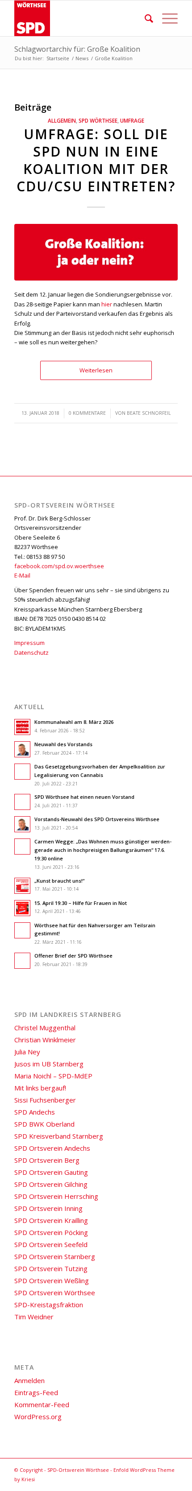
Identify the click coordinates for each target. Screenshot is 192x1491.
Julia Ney (27, 1051)
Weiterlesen (96, 370)
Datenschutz (31, 652)
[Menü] (165, 18)
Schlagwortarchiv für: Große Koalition (77, 49)
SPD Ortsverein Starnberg (54, 1256)
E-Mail (22, 575)
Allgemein (62, 120)
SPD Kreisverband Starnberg (58, 1136)
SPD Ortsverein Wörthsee (54, 1292)
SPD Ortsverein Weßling (51, 1280)
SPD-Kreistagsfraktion (48, 1304)
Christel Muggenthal (44, 1027)
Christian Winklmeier (45, 1039)
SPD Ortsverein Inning (48, 1208)
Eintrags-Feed (36, 1392)
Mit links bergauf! (40, 1087)
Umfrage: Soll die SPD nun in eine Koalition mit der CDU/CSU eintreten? (96, 160)
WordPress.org (38, 1416)
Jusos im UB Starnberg (48, 1063)
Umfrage (132, 120)
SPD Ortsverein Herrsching (56, 1196)
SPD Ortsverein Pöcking (51, 1232)
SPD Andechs (34, 1111)
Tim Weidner (34, 1316)
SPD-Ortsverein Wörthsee (78, 1469)
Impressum (29, 643)
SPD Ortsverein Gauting (51, 1172)
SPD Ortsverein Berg (46, 1160)
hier (106, 304)
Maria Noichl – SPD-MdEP (53, 1075)
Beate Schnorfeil (149, 413)
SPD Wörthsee (98, 120)
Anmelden (29, 1380)
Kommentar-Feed (41, 1404)
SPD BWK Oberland (44, 1123)
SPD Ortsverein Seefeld (51, 1244)
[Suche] (144, 18)
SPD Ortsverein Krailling (51, 1220)
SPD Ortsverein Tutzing (51, 1268)
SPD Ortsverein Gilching (51, 1184)
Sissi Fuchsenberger (45, 1099)
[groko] (96, 252)
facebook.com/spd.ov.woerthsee (59, 566)
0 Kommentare (87, 413)
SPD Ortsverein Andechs (52, 1148)
